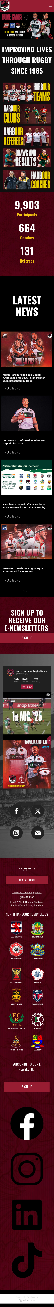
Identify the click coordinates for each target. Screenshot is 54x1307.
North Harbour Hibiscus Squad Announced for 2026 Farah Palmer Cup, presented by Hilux (24, 377)
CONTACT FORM (27, 880)
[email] (37, 832)
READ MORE (12, 387)
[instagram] (16, 832)
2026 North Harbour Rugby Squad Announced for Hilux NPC (23, 570)
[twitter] (37, 811)
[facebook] (16, 811)
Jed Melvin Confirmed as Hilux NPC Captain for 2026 (25, 442)
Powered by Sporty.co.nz (27, 1297)
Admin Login (28, 1300)
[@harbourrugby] (10, 672)
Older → (27, 591)
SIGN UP (27, 637)
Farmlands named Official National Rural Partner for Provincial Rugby (24, 506)
